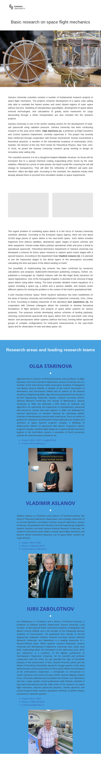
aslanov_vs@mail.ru (37, 549)
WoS (32, 440)
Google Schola (49, 440)
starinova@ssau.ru (37, 443)
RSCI (39, 440)
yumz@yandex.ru (36, 705)
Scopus (25, 440)
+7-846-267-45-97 (36, 546)
